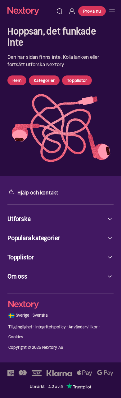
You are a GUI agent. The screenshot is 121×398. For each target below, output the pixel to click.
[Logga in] (72, 11)
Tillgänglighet (20, 327)
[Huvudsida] (112, 11)
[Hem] (30, 11)
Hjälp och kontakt (37, 192)
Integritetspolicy (50, 327)
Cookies (15, 337)
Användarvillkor (83, 327)
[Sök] (59, 11)
